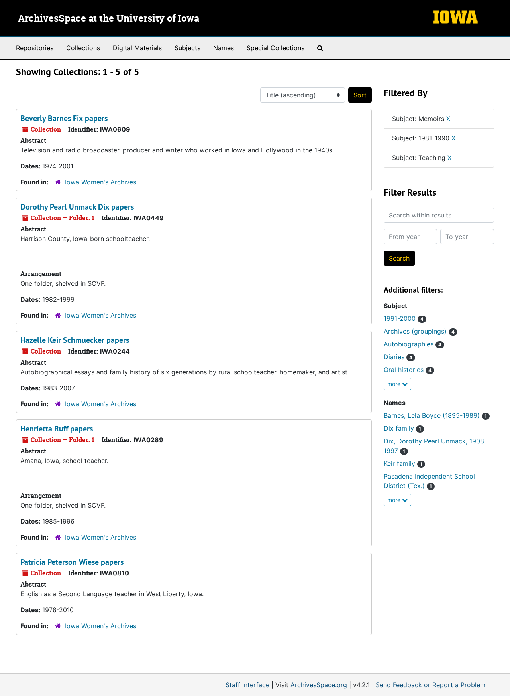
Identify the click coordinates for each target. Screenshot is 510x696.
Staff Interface (247, 685)
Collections (83, 48)
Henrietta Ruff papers (56, 428)
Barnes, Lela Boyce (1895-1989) (435, 415)
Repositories (34, 48)
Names (223, 48)
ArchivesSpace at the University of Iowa (108, 19)
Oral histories (408, 370)
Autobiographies (412, 344)
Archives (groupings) (419, 331)
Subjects (187, 48)
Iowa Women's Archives (100, 182)
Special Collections (275, 48)
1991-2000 (404, 318)
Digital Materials (137, 48)
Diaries (398, 357)
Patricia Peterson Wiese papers (72, 562)
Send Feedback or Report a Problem (431, 685)
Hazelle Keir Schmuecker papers (74, 340)
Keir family (403, 463)
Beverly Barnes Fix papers (64, 118)
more (394, 383)
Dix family (402, 428)
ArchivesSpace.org (318, 685)
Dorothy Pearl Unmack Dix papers (77, 207)
